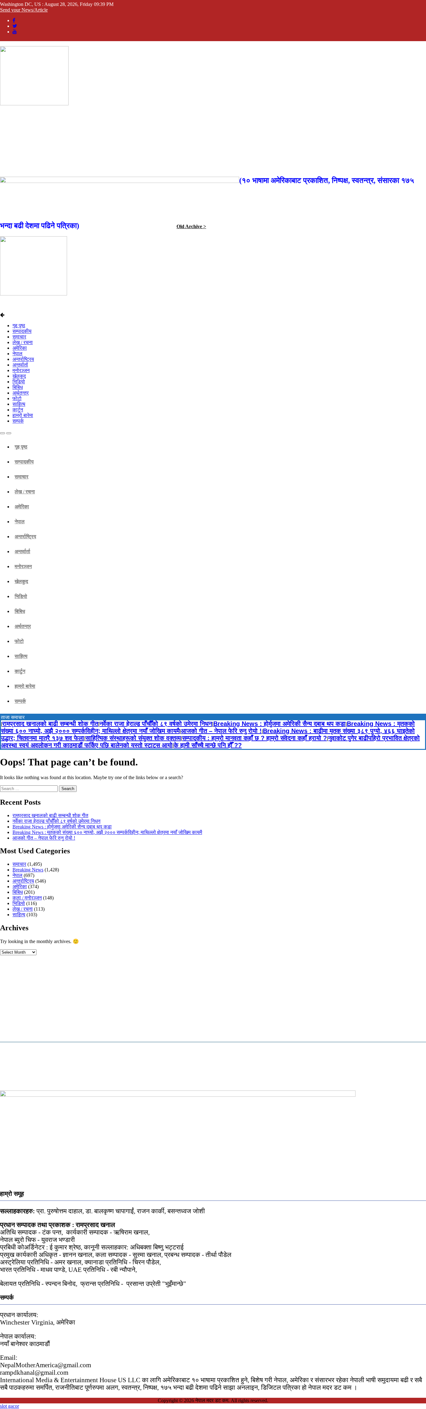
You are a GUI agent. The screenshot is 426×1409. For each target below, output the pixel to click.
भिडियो (18, 381)
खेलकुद (19, 376)
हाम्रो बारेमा (22, 415)
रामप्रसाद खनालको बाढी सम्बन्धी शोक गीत (50, 723)
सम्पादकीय (21, 331)
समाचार (19, 336)
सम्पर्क (18, 421)
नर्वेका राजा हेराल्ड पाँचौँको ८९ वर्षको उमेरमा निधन (155, 723)
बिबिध (17, 387)
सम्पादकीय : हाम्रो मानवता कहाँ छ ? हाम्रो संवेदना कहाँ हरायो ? (254, 738)
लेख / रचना (22, 342)
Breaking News (27, 869)
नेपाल (17, 353)
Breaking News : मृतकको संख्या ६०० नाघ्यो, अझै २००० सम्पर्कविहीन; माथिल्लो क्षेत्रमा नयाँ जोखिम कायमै (107, 832)
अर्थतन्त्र (20, 392)
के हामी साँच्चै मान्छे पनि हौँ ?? (208, 745)
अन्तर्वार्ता (20, 364)
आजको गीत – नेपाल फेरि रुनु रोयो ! (221, 730)
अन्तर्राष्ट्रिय (23, 359)
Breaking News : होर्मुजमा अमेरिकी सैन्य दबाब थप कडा (279, 723)
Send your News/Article (24, 9)
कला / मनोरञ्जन (27, 897)
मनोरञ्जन (21, 370)
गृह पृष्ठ (18, 325)
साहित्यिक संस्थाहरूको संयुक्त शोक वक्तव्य (133, 738)
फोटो (17, 398)
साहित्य (18, 404)
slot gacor (9, 1406)
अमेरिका (19, 348)
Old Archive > (191, 226)
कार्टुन (17, 409)
